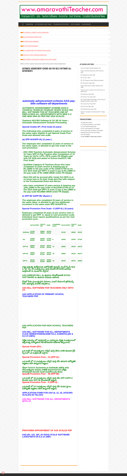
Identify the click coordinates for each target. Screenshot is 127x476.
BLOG (27, 63)
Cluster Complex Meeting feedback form (91, 68)
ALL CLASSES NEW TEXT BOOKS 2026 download (37, 50)
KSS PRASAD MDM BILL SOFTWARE (90, 124)
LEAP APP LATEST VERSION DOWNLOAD (35, 55)
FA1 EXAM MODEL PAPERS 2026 (32, 37)
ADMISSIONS (29, 24)
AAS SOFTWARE (85, 134)
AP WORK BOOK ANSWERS (31, 41)
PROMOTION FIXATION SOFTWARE (90, 132)
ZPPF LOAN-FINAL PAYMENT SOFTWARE (92, 130)
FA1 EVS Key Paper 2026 (87, 106)
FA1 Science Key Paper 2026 (88, 103)
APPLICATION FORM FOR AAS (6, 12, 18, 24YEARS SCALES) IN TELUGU (47, 394)
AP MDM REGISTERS (86, 122)
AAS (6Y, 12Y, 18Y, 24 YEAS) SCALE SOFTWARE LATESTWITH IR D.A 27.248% (46, 435)
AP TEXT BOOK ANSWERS (30, 46)
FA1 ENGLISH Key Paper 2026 (88, 109)
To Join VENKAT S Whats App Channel (91, 136)
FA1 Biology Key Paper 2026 (88, 75)
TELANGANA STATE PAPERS (61, 24)
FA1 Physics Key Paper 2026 (88, 97)
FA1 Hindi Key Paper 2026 (87, 94)
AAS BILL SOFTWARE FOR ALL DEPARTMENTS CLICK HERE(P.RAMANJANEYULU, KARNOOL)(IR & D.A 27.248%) (47, 334)
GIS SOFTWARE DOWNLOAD (88, 126)
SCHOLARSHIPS (86, 24)
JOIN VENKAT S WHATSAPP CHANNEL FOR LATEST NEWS (39, 59)
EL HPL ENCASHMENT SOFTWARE (90, 128)
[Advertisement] (49, 85)
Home (23, 63)
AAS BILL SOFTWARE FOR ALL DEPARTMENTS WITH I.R (46, 400)
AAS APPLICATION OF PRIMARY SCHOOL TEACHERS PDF (43, 295)
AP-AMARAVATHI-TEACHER (23, 24)
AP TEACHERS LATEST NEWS (43, 24)
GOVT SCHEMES (75, 24)
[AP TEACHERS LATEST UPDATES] (63, 11)
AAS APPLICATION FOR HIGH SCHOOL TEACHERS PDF (47, 326)
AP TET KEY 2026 (85, 77)
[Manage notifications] (3, 473)
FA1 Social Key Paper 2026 (88, 83)
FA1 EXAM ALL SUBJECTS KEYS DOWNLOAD (36, 32)
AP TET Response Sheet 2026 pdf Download (92, 80)
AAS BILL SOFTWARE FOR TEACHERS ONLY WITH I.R (47, 289)
